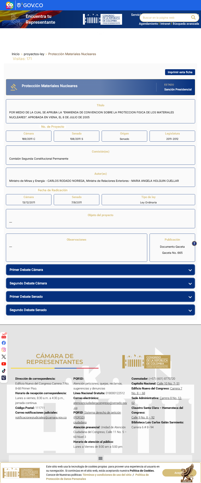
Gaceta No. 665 (172, 252)
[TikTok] (3, 370)
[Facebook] (3, 343)
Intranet (164, 23)
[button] (193, 17)
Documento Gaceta (172, 246)
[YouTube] (3, 363)
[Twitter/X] (3, 356)
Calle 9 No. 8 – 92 (143, 417)
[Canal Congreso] (3, 377)
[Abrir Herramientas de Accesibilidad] (194, 243)
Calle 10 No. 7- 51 (168, 383)
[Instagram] (3, 349)
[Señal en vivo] (3, 335)
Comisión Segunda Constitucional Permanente (38, 158)
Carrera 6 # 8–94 (142, 427)
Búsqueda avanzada (186, 23)
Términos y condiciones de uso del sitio (107, 474)
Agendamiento (148, 23)
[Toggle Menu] (100, 32)
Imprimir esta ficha (180, 72)
